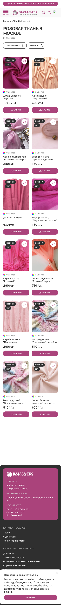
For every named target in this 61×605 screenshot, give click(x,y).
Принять (30, 597)
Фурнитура (9, 536)
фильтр (34, 45)
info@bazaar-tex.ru (17, 488)
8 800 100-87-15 (16, 485)
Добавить (16, 109)
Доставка (8, 553)
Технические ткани (14, 540)
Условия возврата (13, 557)
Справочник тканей (14, 565)
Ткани (6, 532)
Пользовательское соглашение (21, 561)
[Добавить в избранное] (24, 61)
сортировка (13, 45)
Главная (7, 21)
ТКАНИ (16, 21)
